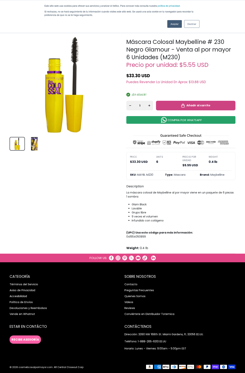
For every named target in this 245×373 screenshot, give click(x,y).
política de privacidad (169, 5)
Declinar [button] (191, 23)
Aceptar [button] (175, 23)
